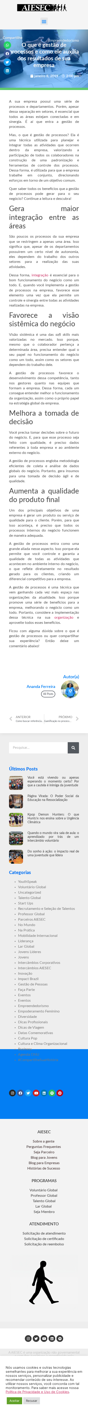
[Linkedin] (44, 1093)
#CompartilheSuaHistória (38, 1060)
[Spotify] (52, 1093)
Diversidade (27, 1017)
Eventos (24, 995)
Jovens (23, 957)
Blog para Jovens (44, 1157)
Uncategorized (29, 892)
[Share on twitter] (7, 62)
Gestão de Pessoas (33, 984)
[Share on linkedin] (7, 70)
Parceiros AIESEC (32, 919)
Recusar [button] (31, 1400)
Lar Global (26, 946)
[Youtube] (36, 1093)
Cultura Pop (27, 1038)
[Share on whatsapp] (7, 45)
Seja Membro (44, 1212)
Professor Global (31, 914)
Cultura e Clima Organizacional (42, 1044)
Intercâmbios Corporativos (39, 963)
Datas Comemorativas (35, 1033)
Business (25, 1049)
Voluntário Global (32, 887)
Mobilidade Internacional (38, 936)
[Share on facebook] (7, 53)
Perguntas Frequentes (44, 1147)
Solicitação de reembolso (44, 1244)
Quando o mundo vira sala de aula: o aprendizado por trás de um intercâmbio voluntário (53, 837)
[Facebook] (20, 1093)
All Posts (48, 694)
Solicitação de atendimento (44, 1233)
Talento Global (29, 898)
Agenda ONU (28, 1054)
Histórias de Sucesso (44, 1168)
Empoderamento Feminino (39, 1011)
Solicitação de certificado (44, 1239)
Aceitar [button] (14, 1400)
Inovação (25, 973)
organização (63, 617)
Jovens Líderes (29, 952)
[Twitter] (28, 1093)
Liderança (25, 941)
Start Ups (25, 903)
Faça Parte (26, 990)
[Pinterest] (59, 1093)
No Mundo (26, 925)
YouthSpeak (27, 882)
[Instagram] (12, 1093)
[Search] (73, 747)
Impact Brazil (28, 979)
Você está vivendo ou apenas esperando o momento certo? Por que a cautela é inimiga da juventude (53, 781)
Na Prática (26, 930)
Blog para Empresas (44, 1163)
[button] (44, 21)
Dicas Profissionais (33, 1022)
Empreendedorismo (63, 40)
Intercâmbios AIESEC (34, 968)
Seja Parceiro (44, 1152)
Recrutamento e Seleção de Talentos (46, 909)
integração (40, 275)
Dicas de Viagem (31, 1027)
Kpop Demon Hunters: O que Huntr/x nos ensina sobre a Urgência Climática (53, 818)
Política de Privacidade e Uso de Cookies (37, 1392)
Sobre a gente (44, 1141)
